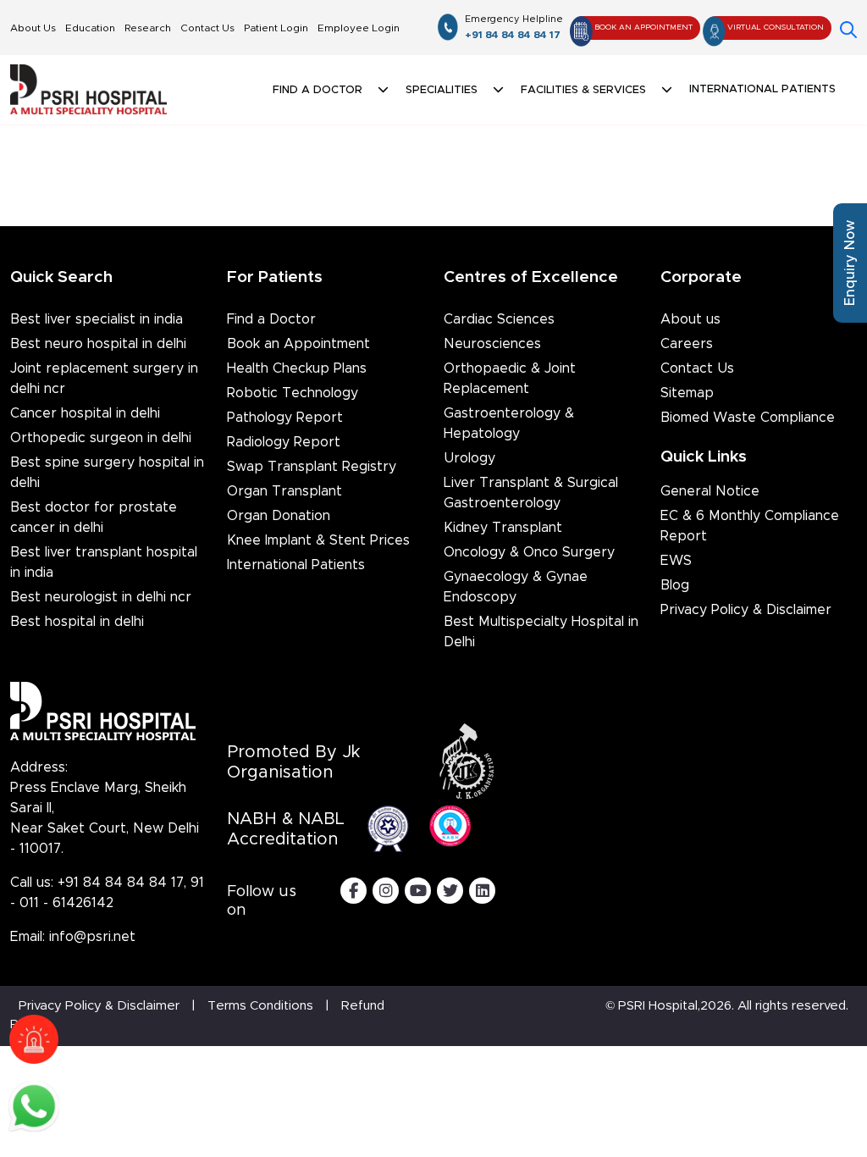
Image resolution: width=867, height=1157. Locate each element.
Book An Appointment (643, 27)
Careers (686, 344)
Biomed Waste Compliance (747, 417)
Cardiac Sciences (499, 319)
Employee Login (359, 28)
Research (147, 28)
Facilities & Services (583, 90)
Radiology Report (283, 442)
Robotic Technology (292, 393)
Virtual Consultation (775, 27)
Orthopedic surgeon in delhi (100, 438)
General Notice (709, 491)
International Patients (762, 89)
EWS (676, 560)
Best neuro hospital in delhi (98, 344)
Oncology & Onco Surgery (529, 552)
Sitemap (687, 393)
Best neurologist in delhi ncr (100, 597)
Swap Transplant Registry (311, 466)
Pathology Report (285, 417)
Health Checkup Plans (297, 368)
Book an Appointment (298, 344)
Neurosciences (492, 344)
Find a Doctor (271, 319)
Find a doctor (317, 90)
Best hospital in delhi (77, 621)
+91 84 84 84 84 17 (514, 27)
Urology (469, 458)
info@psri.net (92, 937)
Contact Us (207, 28)
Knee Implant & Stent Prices (318, 540)
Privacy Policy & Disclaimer (745, 610)
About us (690, 319)
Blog (674, 585)
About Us (33, 28)
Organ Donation (278, 516)
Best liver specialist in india (96, 319)
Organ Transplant (284, 491)
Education (90, 28)
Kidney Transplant (503, 527)
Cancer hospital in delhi (85, 413)
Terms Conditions (260, 1005)
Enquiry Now (850, 263)
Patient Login (276, 28)
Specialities (442, 90)
